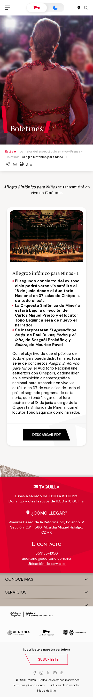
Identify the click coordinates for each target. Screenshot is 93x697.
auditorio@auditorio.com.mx (46, 558)
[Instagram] (41, 673)
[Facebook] (34, 673)
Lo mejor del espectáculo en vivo (44, 151)
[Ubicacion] (79, 8)
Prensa (75, 151)
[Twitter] (48, 673)
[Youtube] (55, 673)
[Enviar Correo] (15, 164)
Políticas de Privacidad (65, 685)
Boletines (12, 157)
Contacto (49, 544)
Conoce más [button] (19, 579)
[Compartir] (8, 164)
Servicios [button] (16, 592)
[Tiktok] (61, 673)
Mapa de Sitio (46, 690)
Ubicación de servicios (47, 563)
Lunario (55, 7)
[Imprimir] (21, 164)
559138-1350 (46, 553)
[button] (7, 7)
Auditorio (36, 7)
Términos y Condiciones (29, 685)
